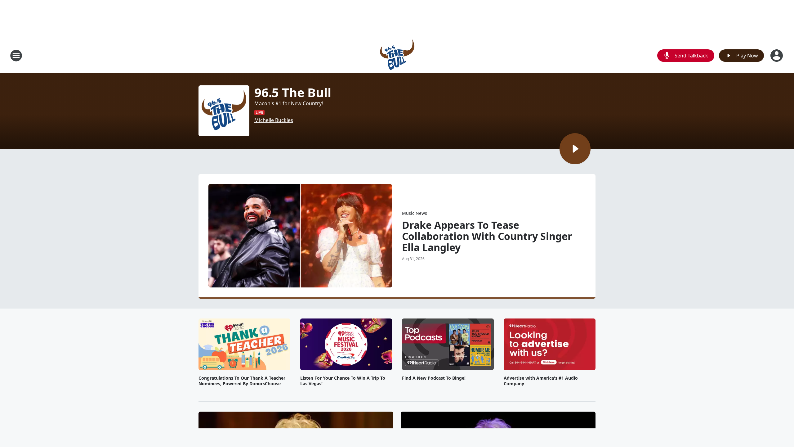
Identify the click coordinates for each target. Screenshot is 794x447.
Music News (414, 213)
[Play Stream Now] (575, 148)
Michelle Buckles (273, 120)
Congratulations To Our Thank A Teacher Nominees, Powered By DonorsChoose (241, 380)
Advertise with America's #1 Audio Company (541, 380)
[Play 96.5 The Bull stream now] (224, 111)
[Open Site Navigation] (16, 55)
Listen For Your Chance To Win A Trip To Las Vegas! (342, 380)
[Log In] (777, 55)
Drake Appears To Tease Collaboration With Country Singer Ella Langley (487, 236)
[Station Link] (397, 55)
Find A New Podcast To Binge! (434, 378)
